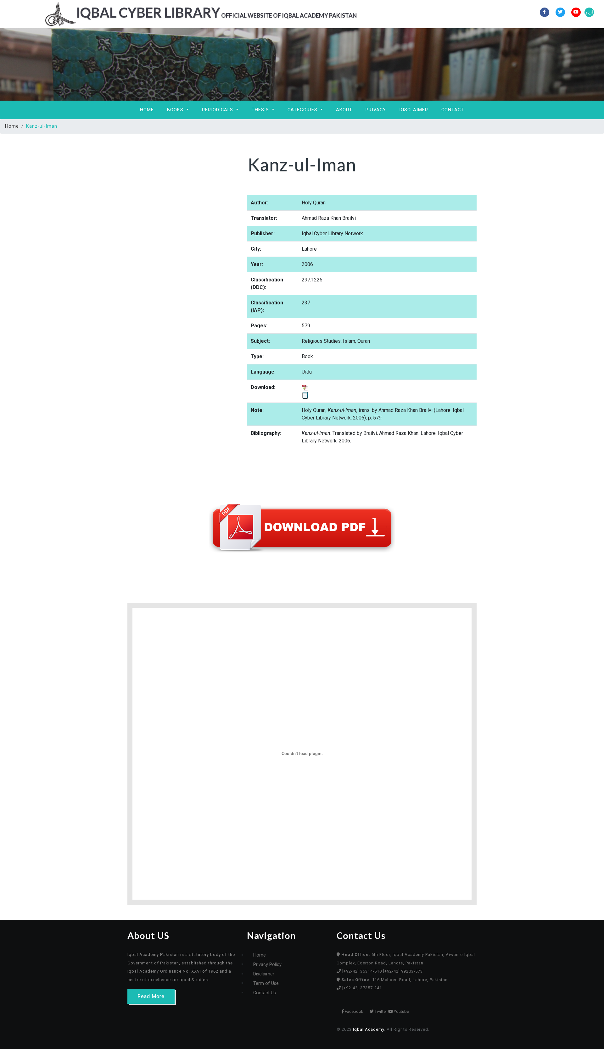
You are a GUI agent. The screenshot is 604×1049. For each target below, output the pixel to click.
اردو (589, 12)
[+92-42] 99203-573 (403, 971)
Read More (151, 996)
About (344, 110)
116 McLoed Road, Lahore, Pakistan (394, 979)
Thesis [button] (261, 110)
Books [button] (176, 110)
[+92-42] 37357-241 (362, 987)
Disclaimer (414, 110)
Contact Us (264, 993)
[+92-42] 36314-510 (362, 971)
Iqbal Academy (368, 1029)
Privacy (376, 110)
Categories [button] (303, 110)
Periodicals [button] (218, 110)
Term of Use (266, 983)
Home (147, 110)
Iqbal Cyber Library (216, 12)
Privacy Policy (267, 964)
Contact (452, 110)
